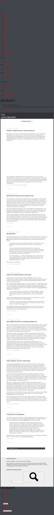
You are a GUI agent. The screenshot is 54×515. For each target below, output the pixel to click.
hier (19, 262)
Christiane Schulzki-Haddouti (14, 185)
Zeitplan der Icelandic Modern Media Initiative (20, 306)
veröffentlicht (10, 183)
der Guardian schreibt (22, 344)
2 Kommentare (16, 350)
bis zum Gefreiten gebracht (27, 436)
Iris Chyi (27, 365)
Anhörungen (19, 136)
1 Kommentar (17, 264)
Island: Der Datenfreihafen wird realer (19, 274)
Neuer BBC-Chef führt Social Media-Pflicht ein (22, 321)
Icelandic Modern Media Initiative (17, 283)
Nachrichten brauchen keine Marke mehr (20, 195)
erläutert (38, 135)
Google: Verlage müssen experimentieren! (21, 130)
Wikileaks (30, 277)
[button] (2, 12)
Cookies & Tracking (7, 510)
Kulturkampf (9, 117)
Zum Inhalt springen (5, 1)
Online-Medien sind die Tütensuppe (18, 361)
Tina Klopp (10, 222)
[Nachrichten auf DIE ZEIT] (8, 101)
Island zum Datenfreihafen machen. (32, 280)
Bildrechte (6, 503)
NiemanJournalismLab (14, 364)
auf (39, 417)
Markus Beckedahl (12, 310)
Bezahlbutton (11, 233)
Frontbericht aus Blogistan (15, 414)
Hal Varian (9, 133)
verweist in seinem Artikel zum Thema (28, 341)
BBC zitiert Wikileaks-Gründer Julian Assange (19, 297)
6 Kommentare (24, 185)
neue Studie (34, 198)
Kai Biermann (11, 264)
